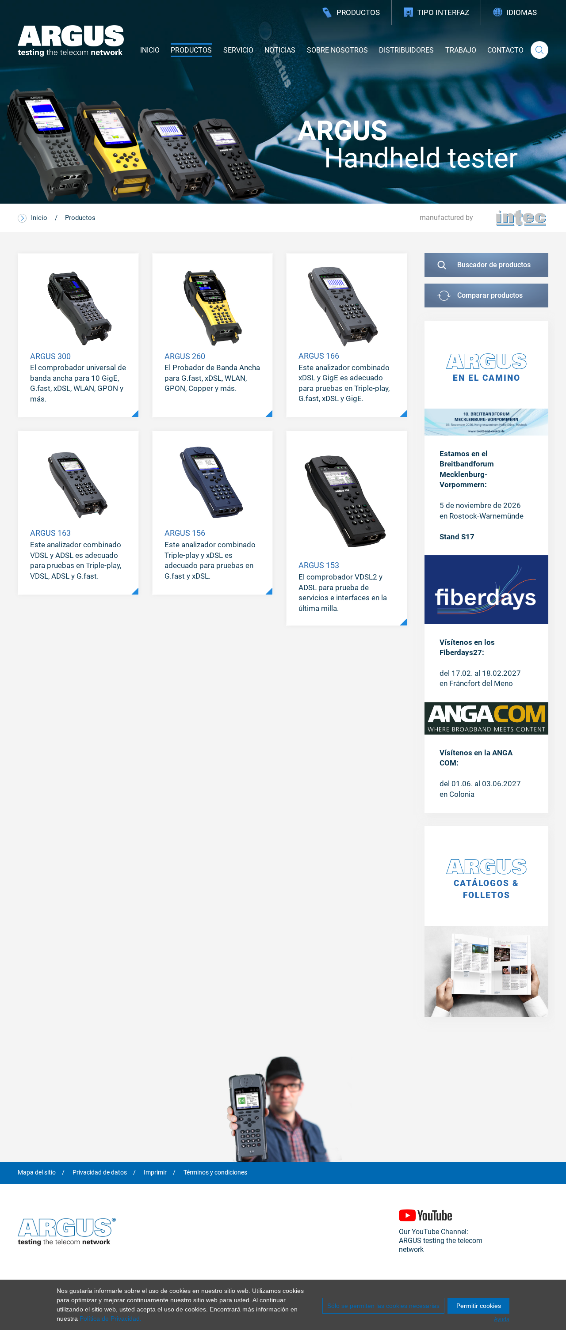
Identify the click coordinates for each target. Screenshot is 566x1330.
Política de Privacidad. (111, 1318)
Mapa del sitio (37, 1173)
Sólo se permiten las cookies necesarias (383, 1305)
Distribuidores (406, 50)
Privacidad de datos (100, 1173)
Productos (358, 12)
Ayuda (501, 1319)
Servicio (238, 50)
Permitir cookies (478, 1305)
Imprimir (155, 1173)
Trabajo (460, 50)
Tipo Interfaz (443, 12)
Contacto (505, 50)
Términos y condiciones (215, 1173)
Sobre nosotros (337, 50)
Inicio (150, 50)
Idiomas (521, 12)
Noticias (279, 50)
